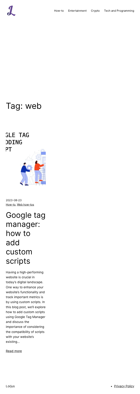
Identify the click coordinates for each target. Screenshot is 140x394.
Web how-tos (25, 204)
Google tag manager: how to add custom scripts (26, 238)
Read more (14, 351)
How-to (10, 204)
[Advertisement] (70, 60)
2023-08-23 (14, 200)
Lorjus (10, 386)
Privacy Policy (124, 386)
